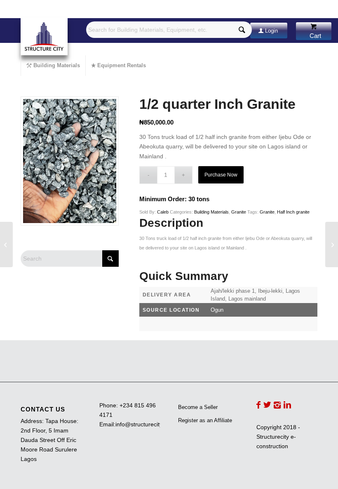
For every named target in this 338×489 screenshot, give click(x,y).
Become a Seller (198, 407)
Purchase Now (220, 175)
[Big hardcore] (331, 244)
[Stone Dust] (6, 244)
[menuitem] (53, 65)
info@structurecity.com (145, 424)
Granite (238, 211)
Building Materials (211, 211)
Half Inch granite (293, 211)
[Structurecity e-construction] (44, 36)
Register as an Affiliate (205, 420)
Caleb (163, 211)
